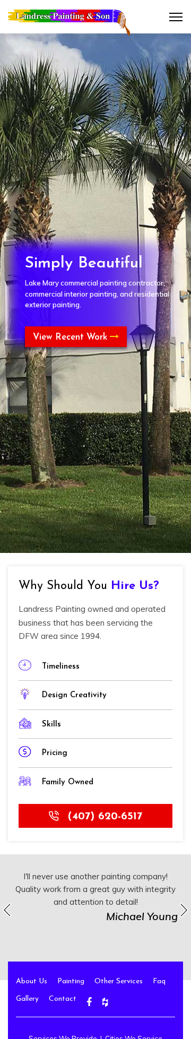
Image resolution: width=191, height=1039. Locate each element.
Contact (62, 999)
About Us (31, 981)
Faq (159, 981)
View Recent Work (71, 337)
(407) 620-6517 (103, 816)
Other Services (118, 981)
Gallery (27, 999)
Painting (70, 981)
